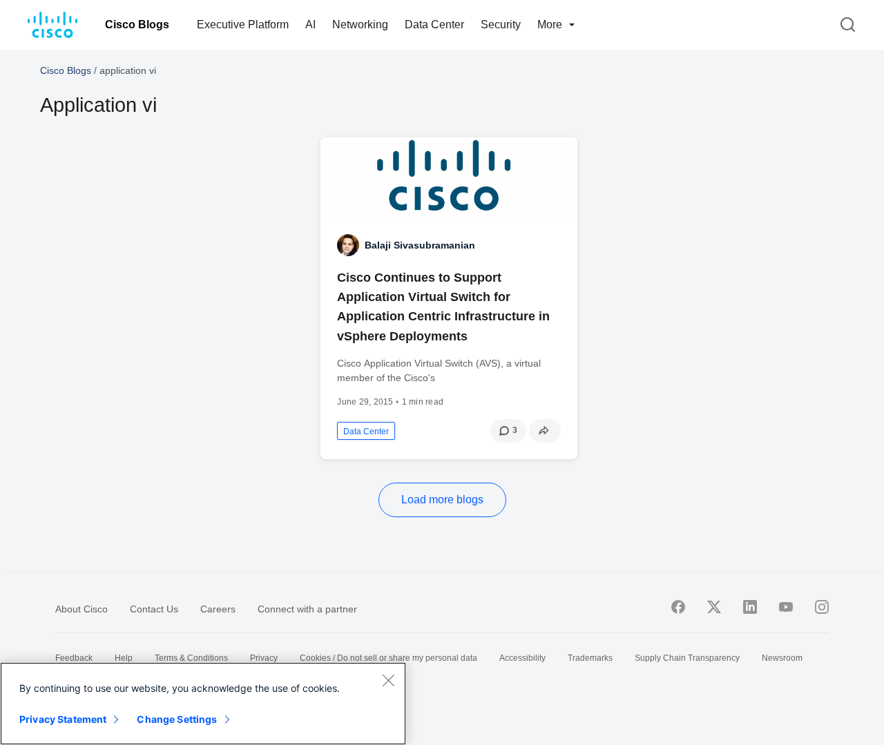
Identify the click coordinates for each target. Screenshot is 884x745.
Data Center (434, 24)
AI (310, 24)
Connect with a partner (307, 609)
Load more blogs (442, 499)
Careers (218, 609)
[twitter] (714, 607)
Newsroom (782, 658)
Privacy (264, 658)
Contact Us (154, 609)
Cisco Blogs (137, 24)
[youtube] (786, 607)
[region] (203, 703)
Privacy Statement (62, 719)
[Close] (388, 680)
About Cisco (81, 609)
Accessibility (522, 658)
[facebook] (678, 607)
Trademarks (590, 658)
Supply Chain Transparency (687, 658)
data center (366, 431)
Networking (360, 24)
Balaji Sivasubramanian (420, 245)
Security (501, 24)
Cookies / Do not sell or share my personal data (388, 658)
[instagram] (822, 607)
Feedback (74, 658)
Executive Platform (243, 24)
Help (124, 658)
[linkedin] (750, 607)
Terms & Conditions (191, 658)
